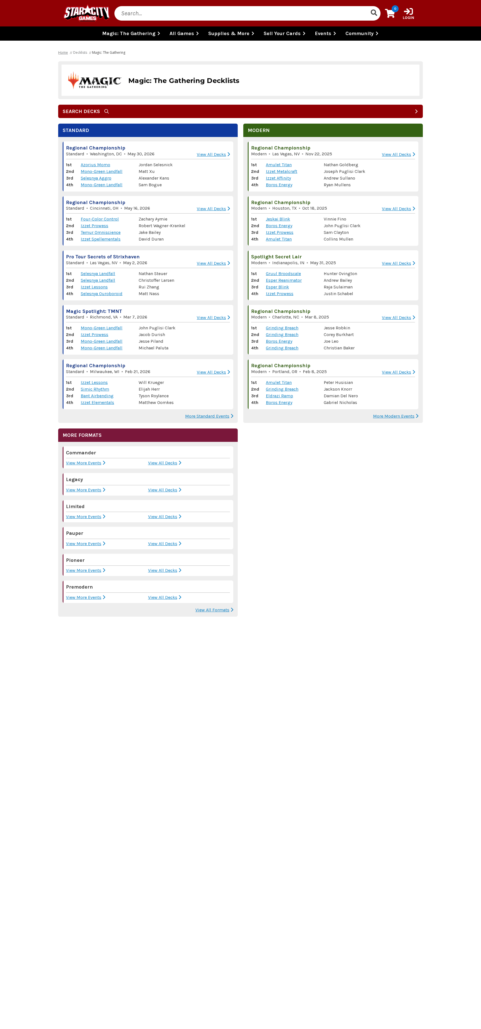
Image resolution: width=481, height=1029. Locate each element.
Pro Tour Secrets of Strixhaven (103, 257)
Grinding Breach (282, 327)
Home (63, 52)
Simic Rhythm (95, 389)
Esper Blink (277, 287)
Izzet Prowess (94, 225)
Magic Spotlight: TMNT (94, 311)
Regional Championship (95, 148)
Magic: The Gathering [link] (108, 52)
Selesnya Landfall (98, 273)
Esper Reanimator (284, 280)
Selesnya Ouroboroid (101, 293)
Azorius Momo (95, 164)
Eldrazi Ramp (279, 395)
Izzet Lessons (94, 287)
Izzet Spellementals (101, 239)
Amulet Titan (279, 164)
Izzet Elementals (97, 402)
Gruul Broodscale (283, 273)
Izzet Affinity (278, 178)
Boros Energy (279, 184)
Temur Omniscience (101, 232)
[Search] (374, 13)
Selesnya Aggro (96, 178)
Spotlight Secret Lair (276, 257)
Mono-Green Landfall (101, 171)
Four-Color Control (100, 219)
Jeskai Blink (278, 219)
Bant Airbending (97, 395)
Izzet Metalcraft (281, 171)
